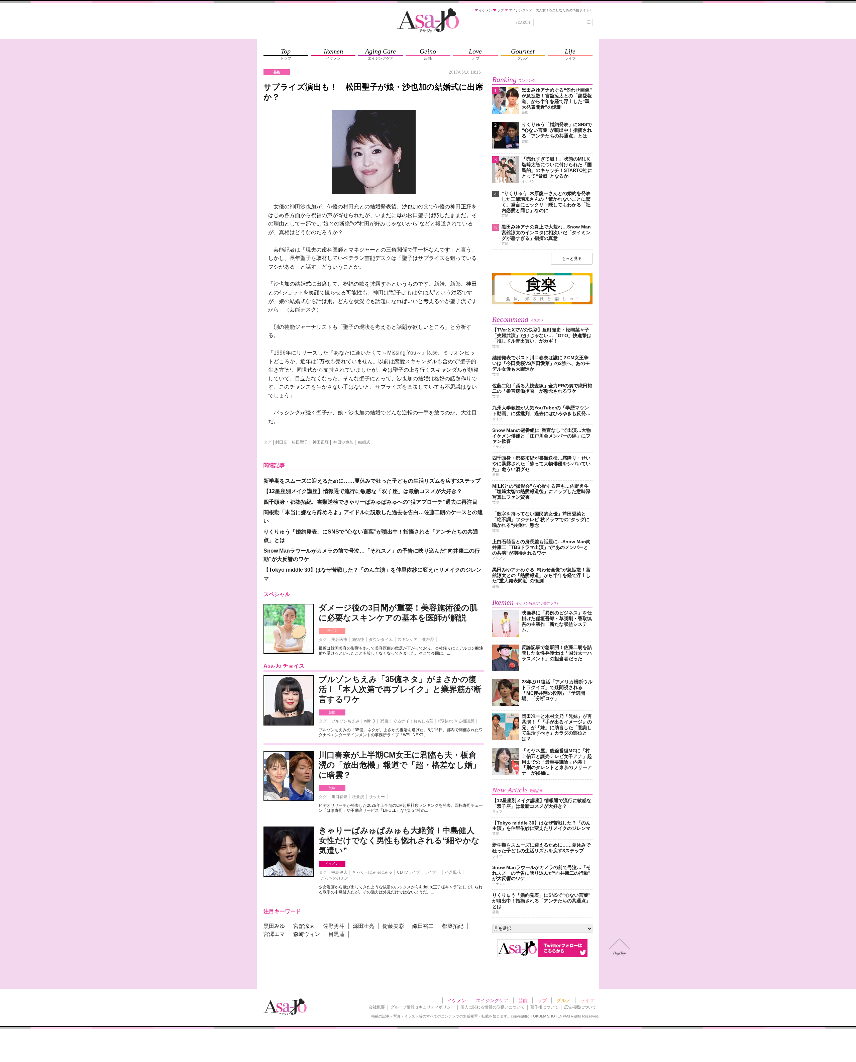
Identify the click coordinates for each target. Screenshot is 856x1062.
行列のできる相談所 (456, 721)
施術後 (358, 639)
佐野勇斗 (333, 926)
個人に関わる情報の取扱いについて (492, 1007)
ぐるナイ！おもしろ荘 (413, 721)
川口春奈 (339, 796)
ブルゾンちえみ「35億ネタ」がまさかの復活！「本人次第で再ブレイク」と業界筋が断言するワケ (400, 689)
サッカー (377, 796)
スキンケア (408, 639)
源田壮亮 (363, 926)
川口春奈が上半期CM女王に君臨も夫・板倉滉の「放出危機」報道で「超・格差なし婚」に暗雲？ (399, 764)
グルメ (563, 1000)
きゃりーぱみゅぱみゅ (372, 872)
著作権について (544, 1007)
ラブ (542, 1000)
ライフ (332, 631)
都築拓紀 (452, 926)
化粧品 (428, 639)
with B (369, 721)
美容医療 (339, 639)
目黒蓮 (336, 934)
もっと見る (572, 258)
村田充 (281, 442)
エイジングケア (492, 1000)
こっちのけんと (335, 878)
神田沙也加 (343, 442)
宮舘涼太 (304, 926)
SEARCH (523, 22)
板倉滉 (358, 796)
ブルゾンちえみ (345, 721)
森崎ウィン (306, 934)
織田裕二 (423, 926)
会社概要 (377, 1007)
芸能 (332, 712)
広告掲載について (580, 1007)
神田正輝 (321, 442)
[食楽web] (542, 303)
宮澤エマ (274, 934)
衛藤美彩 (393, 926)
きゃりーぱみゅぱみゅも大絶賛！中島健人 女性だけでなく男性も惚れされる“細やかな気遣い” (399, 840)
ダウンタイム (381, 639)
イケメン (332, 863)
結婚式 (364, 442)
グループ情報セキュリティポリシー (423, 1007)
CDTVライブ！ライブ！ (418, 872)
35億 (384, 721)
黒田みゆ (274, 926)
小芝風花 (453, 872)
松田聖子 (300, 442)
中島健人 (339, 872)
